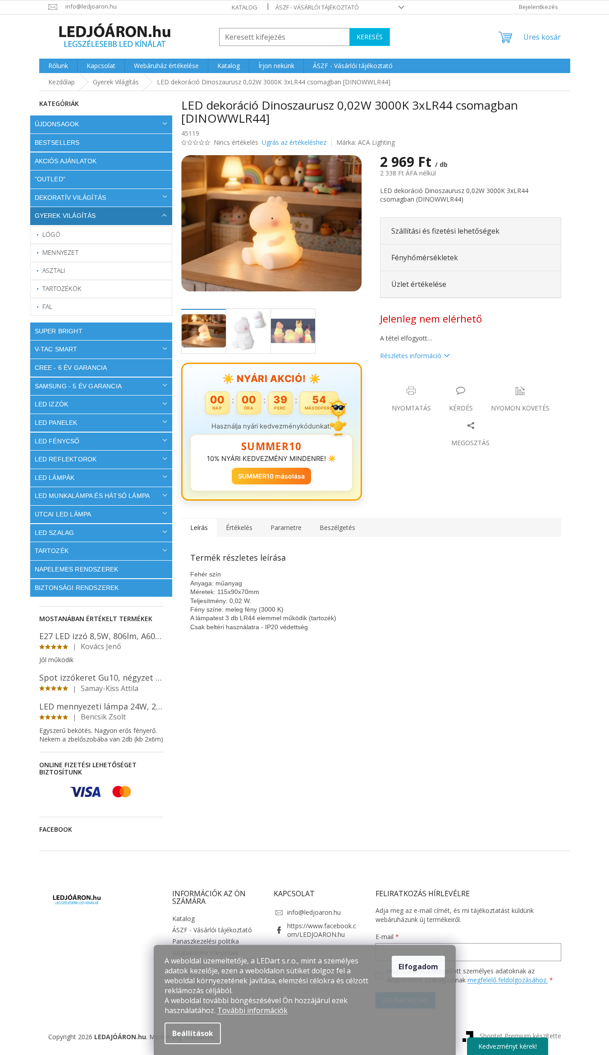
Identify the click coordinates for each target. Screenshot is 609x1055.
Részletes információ (410, 355)
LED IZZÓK (52, 404)
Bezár (443, 381)
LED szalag (54, 532)
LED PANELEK (56, 422)
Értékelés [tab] (239, 527)
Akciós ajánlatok (66, 161)
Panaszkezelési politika (205, 941)
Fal (47, 306)
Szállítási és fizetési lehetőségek (445, 231)
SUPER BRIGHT (58, 331)
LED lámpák (55, 477)
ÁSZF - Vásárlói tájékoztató (317, 7)
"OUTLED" (50, 179)
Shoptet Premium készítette (520, 1036)
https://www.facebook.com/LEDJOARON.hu (321, 930)
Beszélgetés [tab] (337, 527)
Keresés (370, 36)
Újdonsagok (57, 124)
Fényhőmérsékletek (424, 258)
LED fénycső (57, 441)
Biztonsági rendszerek (77, 587)
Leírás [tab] (199, 527)
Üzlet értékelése (418, 284)
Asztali (53, 270)
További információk (252, 1010)
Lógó (51, 234)
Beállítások (192, 1033)
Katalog (244, 7)
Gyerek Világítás (65, 215)
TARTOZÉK (52, 550)
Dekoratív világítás (70, 197)
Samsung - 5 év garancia (78, 386)
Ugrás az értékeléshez (294, 142)
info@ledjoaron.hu (314, 912)
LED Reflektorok (66, 459)
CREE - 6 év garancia (71, 367)
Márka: (365, 142)
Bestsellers (57, 142)
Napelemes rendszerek (77, 569)
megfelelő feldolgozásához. (507, 980)
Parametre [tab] (286, 527)
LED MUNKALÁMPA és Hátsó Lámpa (92, 495)
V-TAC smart (56, 349)
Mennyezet (60, 252)
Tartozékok (61, 288)
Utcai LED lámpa (63, 514)
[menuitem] (58, 66)
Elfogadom (418, 967)
